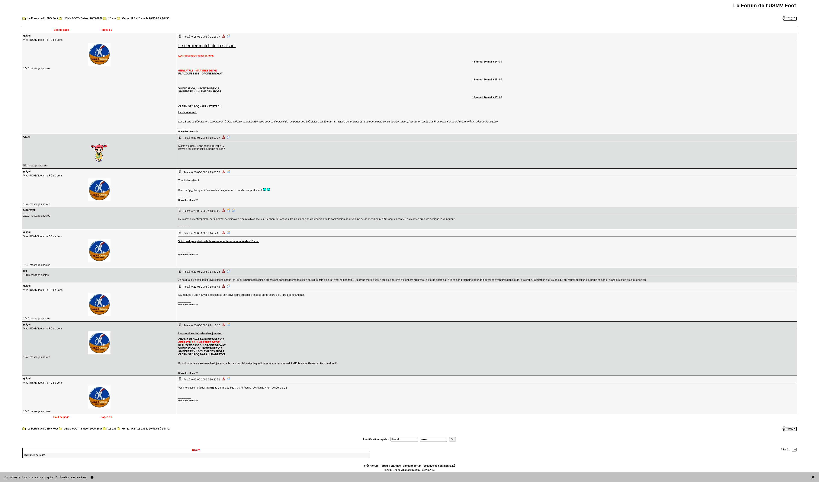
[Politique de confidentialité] (92, 477)
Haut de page (61, 417)
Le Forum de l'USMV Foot (43, 18)
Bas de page (61, 29)
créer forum (371, 465)
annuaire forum (412, 465)
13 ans (112, 18)
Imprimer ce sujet (34, 455)
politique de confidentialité (439, 465)
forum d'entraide (391, 465)
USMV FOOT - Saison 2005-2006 (83, 18)
